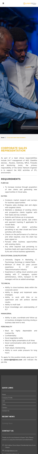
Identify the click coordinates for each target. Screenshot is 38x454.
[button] (3, 3)
